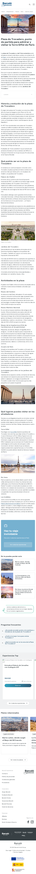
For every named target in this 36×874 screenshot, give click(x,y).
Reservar (18, 685)
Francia (17, 11)
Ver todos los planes (16, 760)
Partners (4, 819)
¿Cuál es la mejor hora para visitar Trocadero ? (17, 637)
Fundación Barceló (7, 795)
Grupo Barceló (6, 792)
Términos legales (18, 852)
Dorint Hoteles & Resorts (9, 822)
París (22, 11)
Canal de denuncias (7, 807)
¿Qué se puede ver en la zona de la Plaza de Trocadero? (19, 643)
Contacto (5, 773)
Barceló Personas (7, 804)
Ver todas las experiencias (18, 545)
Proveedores (5, 782)
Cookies (28, 850)
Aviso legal (8, 850)
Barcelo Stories (6, 798)
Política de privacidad (8, 776)
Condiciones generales (8, 779)
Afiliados (4, 816)
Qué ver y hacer (29, 11)
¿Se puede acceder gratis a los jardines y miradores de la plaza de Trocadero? (19, 631)
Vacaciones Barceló (7, 801)
